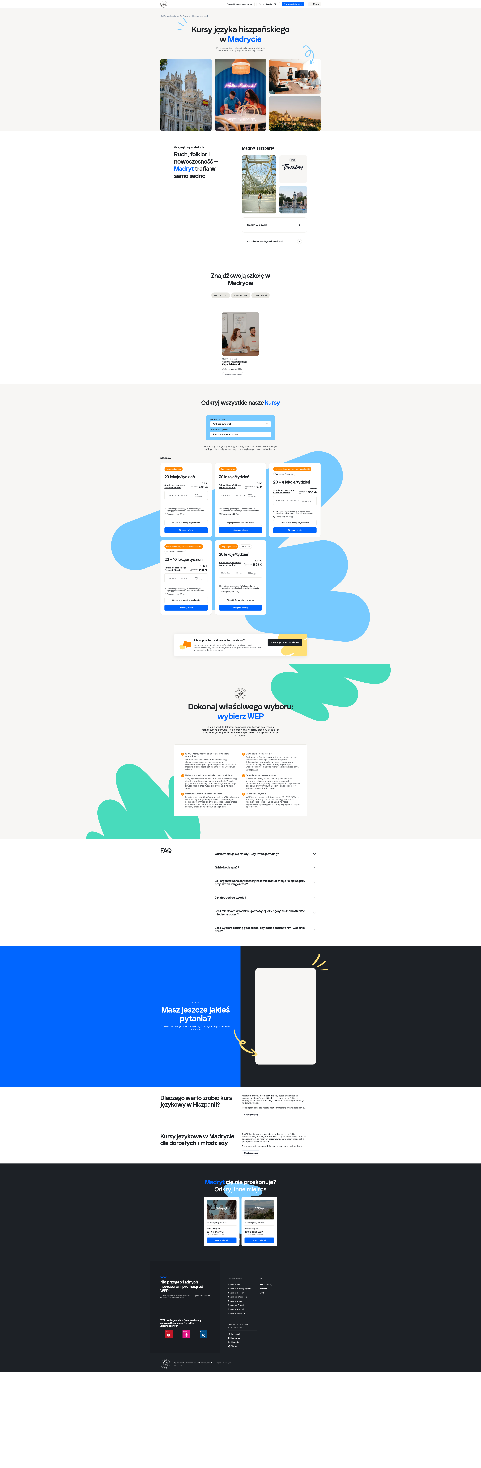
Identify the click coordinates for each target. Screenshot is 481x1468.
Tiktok (234, 1346)
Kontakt (263, 1289)
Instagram (235, 1338)
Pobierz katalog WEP (268, 4)
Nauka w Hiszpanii (236, 1293)
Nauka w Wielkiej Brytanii (240, 1289)
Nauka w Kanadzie (236, 1313)
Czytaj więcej (252, 770)
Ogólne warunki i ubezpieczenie (185, 1363)
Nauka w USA (234, 1284)
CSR (262, 1293)
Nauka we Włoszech (237, 1297)
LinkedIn (235, 1342)
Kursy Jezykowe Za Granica (176, 16)
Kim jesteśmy (266, 1284)
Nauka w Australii (236, 1309)
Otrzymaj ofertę (186, 530)
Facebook (235, 1334)
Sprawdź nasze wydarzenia (239, 4)
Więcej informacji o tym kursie (186, 523)
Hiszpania (197, 16)
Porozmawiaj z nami (293, 4)
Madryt (207, 16)
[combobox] (240, 424)
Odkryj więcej (221, 1240)
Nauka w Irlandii (235, 1301)
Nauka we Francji (236, 1305)
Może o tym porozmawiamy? (285, 642)
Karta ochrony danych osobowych (209, 1363)
